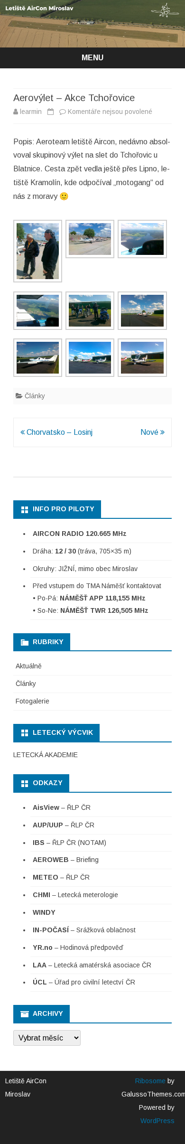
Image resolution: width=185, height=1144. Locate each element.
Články (35, 396)
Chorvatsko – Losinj (58, 432)
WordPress (157, 1121)
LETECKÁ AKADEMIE (45, 755)
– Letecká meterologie (75, 895)
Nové (150, 432)
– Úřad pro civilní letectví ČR (84, 982)
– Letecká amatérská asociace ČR (92, 965)
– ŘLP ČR (62, 807)
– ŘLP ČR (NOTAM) (69, 842)
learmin (31, 111)
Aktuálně (29, 666)
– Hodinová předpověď (78, 947)
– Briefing (66, 859)
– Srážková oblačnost (84, 930)
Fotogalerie (32, 701)
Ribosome (150, 1081)
